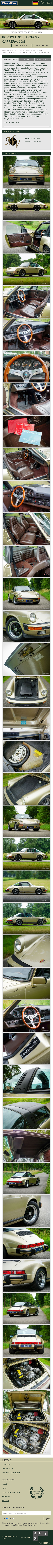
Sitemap (6, 1497)
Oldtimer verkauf (11, 1492)
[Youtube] (35, 1538)
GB (4, 1519)
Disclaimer (25, 1537)
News (4, 1488)
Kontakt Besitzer (11, 1473)
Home (4, 1484)
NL (11, 1519)
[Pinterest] (40, 1533)
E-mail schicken (32, 141)
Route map (7, 1469)
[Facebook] (35, 1533)
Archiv (5, 1501)
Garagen (6, 1464)
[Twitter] (45, 1533)
